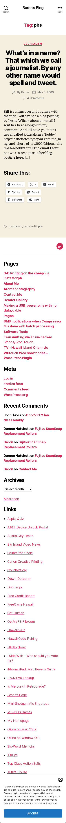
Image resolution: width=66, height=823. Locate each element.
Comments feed (16, 389)
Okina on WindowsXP (23, 738)
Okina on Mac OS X (21, 729)
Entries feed (13, 384)
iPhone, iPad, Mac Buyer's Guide (31, 669)
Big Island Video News (24, 544)
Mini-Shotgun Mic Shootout (28, 703)
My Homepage (18, 721)
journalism (33, 43)
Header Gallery (16, 300)
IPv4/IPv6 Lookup (20, 678)
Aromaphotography (19, 289)
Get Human (15, 613)
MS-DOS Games (19, 712)
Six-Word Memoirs (21, 746)
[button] (60, 779)
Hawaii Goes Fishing (22, 639)
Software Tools (16, 332)
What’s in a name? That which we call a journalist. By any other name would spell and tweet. (33, 68)
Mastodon (11, 499)
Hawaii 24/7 (16, 630)
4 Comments (35, 98)
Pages (9, 316)
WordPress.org (16, 395)
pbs (40, 226)
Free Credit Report (21, 596)
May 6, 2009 (45, 92)
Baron (25, 92)
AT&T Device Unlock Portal (27, 527)
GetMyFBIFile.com (21, 621)
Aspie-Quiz (15, 519)
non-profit (30, 226)
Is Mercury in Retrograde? (26, 686)
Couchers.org (17, 570)
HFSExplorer (16, 647)
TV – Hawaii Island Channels (26, 347)
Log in (8, 378)
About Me (11, 283)
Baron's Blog (33, 8)
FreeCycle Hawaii (20, 604)
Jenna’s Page (17, 695)
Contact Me (13, 294)
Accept (33, 813)
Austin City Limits (20, 536)
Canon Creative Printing (25, 561)
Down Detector (19, 579)
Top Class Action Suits (24, 763)
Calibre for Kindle (20, 553)
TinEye (12, 755)
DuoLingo (14, 587)
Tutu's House (17, 772)
